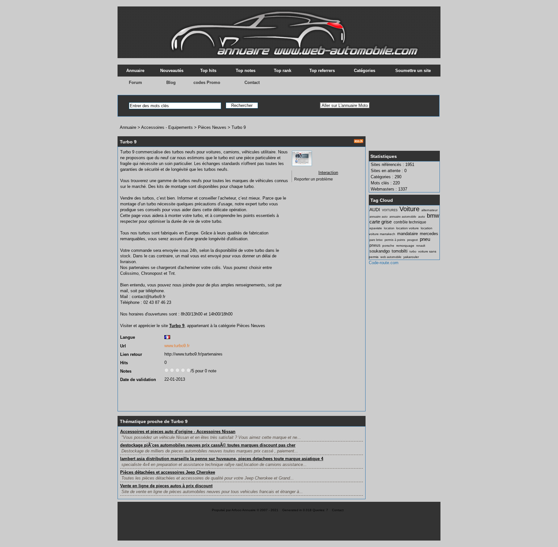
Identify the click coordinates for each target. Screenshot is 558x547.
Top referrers (322, 70)
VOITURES (390, 210)
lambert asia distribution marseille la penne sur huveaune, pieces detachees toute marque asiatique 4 (221, 458)
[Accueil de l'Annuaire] (279, 29)
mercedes (429, 233)
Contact (252, 82)
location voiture (407, 228)
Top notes (245, 70)
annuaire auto (378, 216)
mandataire (407, 233)
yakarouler (411, 257)
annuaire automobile (402, 216)
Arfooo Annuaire (244, 510)
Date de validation (138, 379)
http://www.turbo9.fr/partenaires (193, 354)
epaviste (375, 228)
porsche (388, 245)
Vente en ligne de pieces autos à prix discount (166, 485)
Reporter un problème (313, 179)
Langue (127, 337)
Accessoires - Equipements (167, 127)
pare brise (376, 240)
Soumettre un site (413, 70)
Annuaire (135, 70)
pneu (425, 239)
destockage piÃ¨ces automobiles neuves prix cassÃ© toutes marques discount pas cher (207, 445)
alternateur (429, 210)
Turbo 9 (239, 127)
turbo (412, 251)
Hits (124, 362)
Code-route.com (383, 262)
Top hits (208, 70)
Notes (125, 371)
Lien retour (131, 354)
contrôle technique (410, 222)
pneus (374, 245)
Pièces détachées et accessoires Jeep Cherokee (167, 472)
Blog (171, 82)
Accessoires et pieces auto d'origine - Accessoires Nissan (177, 431)
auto (421, 216)
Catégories (364, 70)
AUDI (374, 209)
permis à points (395, 240)
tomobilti (400, 251)
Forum (135, 82)
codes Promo (206, 82)
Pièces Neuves (213, 127)
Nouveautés (171, 70)
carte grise (380, 221)
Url (123, 346)
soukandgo (379, 251)
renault (420, 245)
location (389, 228)
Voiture (409, 208)
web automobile (390, 257)
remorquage (405, 245)
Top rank (282, 70)
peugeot (412, 240)
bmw (433, 215)
